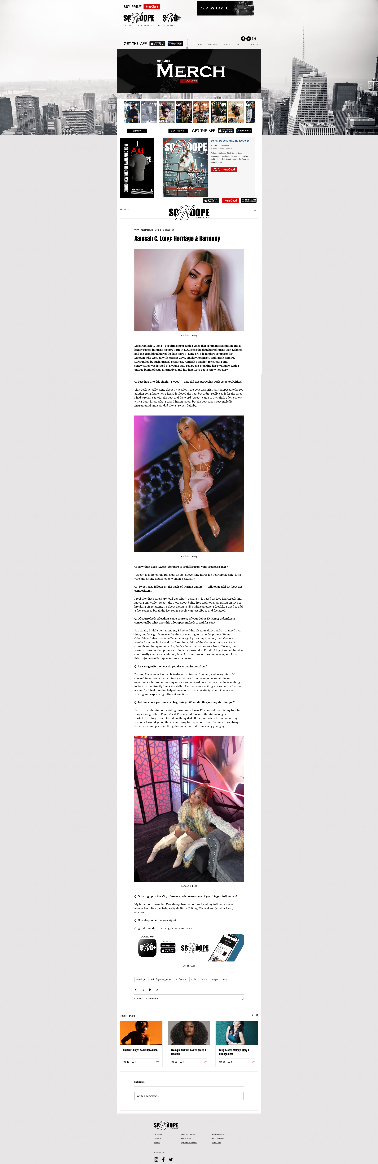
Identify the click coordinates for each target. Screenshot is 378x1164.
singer (215, 979)
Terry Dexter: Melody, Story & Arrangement (234, 1052)
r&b (225, 979)
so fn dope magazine (160, 979)
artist (194, 979)
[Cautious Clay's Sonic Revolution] (141, 1033)
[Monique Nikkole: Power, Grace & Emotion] (189, 1033)
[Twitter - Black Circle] (248, 38)
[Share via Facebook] (135, 989)
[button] (189, 71)
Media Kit (157, 1143)
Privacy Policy (186, 1138)
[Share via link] (157, 989)
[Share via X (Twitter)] (143, 989)
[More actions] (242, 230)
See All (255, 1015)
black (204, 979)
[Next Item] (250, 112)
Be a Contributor (218, 1138)
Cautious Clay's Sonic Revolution (140, 1050)
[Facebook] (163, 1159)
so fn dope (181, 979)
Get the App (216, 1143)
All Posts (124, 209)
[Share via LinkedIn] (150, 989)
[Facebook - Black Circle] (243, 38)
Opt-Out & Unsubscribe (189, 1143)
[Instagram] (156, 1159)
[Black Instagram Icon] (254, 38)
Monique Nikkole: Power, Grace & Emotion (188, 1052)
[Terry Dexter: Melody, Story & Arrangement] (237, 1033)
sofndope (140, 979)
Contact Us (157, 1138)
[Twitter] (170, 1159)
